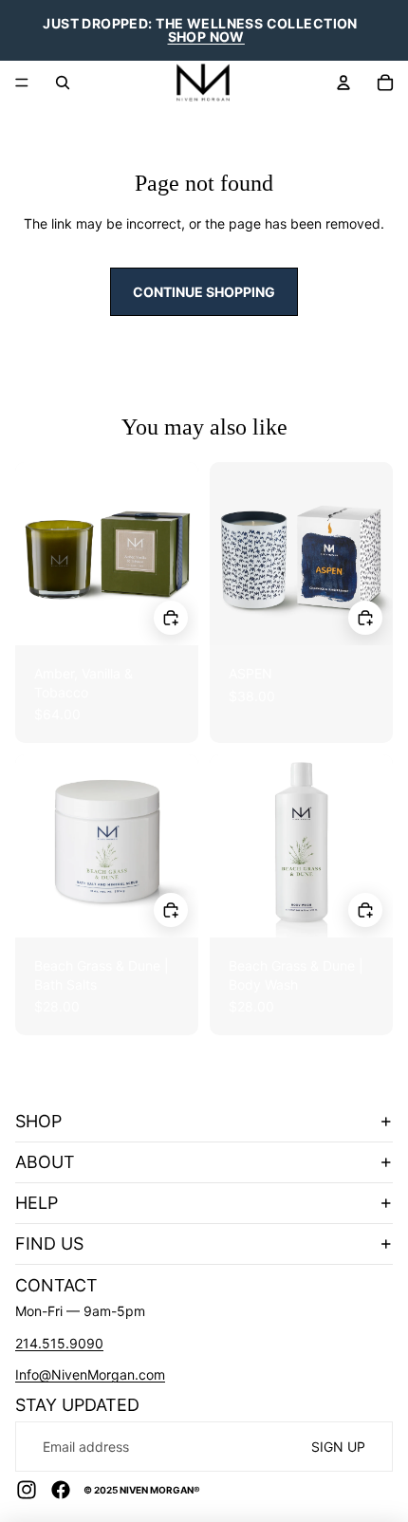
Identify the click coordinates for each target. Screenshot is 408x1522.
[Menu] (22, 82)
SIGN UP (338, 1446)
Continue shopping (204, 292)
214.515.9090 (59, 1343)
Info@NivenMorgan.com (90, 1374)
